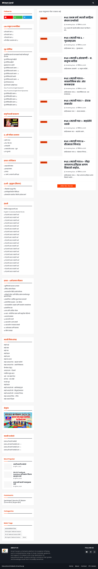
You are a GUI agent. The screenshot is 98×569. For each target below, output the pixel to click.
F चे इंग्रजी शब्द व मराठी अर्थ (11, 229)
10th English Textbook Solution (13, 531)
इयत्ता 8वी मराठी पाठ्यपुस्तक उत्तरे (22, 483)
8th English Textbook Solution (12, 537)
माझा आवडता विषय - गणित (11, 396)
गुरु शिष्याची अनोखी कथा (10, 85)
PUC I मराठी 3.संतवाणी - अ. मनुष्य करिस (78, 60)
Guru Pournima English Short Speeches (16, 91)
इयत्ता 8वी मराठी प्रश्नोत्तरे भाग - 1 (12, 450)
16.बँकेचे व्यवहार (8, 331)
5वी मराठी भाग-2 (8, 32)
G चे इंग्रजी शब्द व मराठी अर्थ (11, 232)
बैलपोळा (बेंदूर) (8, 368)
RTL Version (92, 566)
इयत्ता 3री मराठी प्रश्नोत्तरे (10, 441)
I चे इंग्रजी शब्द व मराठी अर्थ (11, 237)
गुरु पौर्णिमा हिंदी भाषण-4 (10, 102)
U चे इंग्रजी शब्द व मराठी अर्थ (11, 271)
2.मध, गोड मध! (8, 143)
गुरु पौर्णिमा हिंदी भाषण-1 (10, 94)
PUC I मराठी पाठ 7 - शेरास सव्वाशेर (77, 102)
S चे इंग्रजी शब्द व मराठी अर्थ (11, 266)
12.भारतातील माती (9, 319)
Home (71, 566)
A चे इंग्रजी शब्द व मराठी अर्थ (11, 215)
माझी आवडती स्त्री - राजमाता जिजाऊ (13, 393)
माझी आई (6, 345)
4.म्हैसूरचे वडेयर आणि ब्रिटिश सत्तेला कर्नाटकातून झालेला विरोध (17, 295)
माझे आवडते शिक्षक (9, 399)
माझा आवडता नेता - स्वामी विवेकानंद (13, 365)
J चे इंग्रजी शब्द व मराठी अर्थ (11, 240)
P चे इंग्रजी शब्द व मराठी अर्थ (11, 257)
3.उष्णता (6, 172)
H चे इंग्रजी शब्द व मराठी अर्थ (11, 235)
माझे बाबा (6, 348)
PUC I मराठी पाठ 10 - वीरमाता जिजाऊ (74, 143)
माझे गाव (6, 351)
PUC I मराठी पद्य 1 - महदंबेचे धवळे (78, 123)
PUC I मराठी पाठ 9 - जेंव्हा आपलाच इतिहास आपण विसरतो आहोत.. (77, 164)
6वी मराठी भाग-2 (8, 35)
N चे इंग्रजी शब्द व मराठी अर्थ (11, 252)
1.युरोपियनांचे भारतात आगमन (11, 286)
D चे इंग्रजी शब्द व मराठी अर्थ (11, 223)
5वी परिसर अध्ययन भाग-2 (11, 40)
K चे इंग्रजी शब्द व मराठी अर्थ (11, 243)
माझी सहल (7, 353)
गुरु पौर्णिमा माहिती (8, 62)
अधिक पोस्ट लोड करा (66, 186)
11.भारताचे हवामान (8, 316)
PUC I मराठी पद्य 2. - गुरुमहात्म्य (74, 39)
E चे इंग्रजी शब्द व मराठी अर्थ (11, 226)
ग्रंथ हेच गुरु (7, 382)
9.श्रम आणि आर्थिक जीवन (11, 311)
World (24, 537)
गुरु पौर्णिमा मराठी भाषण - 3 (11, 74)
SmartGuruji (20, 566)
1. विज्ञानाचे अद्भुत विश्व (10, 189)
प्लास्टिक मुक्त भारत (9, 373)
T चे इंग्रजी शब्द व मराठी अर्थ (11, 269)
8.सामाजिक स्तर (8, 308)
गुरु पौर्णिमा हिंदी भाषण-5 (10, 105)
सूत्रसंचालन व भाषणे (9, 65)
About (77, 566)
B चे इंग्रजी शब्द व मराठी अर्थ (11, 217)
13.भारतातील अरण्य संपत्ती (11, 322)
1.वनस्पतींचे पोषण (8, 166)
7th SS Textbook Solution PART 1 (13, 534)
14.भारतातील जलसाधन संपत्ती (12, 325)
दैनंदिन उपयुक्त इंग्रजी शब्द (11, 209)
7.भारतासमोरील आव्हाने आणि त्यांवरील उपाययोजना (17, 305)
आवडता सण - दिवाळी (10, 370)
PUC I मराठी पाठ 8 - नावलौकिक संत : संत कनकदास (74, 81)
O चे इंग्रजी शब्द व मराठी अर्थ (11, 254)
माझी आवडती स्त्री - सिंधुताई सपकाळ (13, 390)
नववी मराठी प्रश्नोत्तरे (19, 464)
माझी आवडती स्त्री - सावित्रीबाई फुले (13, 388)
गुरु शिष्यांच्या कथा (9, 82)
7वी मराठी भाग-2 (8, 37)
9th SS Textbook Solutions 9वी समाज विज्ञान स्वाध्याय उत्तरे (22, 474)
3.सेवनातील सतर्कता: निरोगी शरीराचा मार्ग (15, 195)
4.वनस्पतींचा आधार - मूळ (11, 149)
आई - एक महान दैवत (9, 376)
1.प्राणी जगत (7, 140)
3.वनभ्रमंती (7, 146)
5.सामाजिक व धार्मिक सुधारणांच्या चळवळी (15, 299)
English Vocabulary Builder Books (14, 212)
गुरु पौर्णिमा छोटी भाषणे (10, 76)
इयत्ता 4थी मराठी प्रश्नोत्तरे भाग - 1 (12, 444)
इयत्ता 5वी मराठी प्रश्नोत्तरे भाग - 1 (12, 447)
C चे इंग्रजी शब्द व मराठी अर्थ (11, 220)
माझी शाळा (7, 356)
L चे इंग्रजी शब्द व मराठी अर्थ (11, 246)
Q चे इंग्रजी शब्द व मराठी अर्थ (11, 260)
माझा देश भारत (8, 359)
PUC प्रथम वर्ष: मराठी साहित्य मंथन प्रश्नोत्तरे (78, 19)
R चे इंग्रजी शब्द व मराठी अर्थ (11, 263)
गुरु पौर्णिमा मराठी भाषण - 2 (11, 71)
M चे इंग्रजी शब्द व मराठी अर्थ (11, 249)
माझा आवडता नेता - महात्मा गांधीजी (13, 362)
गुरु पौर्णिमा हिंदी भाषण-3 (10, 99)
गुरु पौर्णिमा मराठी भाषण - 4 (11, 79)
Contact (84, 566)
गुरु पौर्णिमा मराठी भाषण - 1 (11, 68)
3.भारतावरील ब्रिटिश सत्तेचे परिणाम (13, 292)
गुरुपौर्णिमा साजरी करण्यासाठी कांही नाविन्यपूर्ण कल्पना (16, 55)
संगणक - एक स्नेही (9, 379)
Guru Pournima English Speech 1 (14, 88)
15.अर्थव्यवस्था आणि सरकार (11, 328)
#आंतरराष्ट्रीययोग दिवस (10, 528)
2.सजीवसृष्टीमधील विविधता (11, 192)
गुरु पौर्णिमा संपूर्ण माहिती (10, 59)
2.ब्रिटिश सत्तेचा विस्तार (10, 289)
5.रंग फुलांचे (7, 152)
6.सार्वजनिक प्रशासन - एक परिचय (13, 302)
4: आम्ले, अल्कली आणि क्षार (11, 174)
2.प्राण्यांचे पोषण (8, 169)
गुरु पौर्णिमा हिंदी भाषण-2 (10, 96)
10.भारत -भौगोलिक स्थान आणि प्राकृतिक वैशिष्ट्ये (17, 313)
